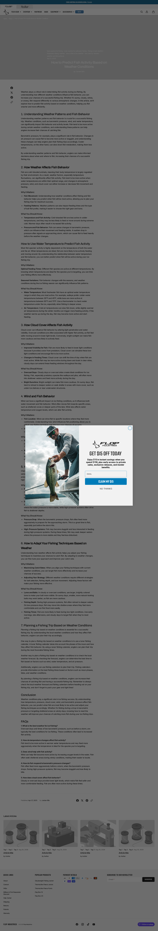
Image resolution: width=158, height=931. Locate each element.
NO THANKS (106, 489)
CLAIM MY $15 (106, 481)
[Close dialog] (130, 428)
